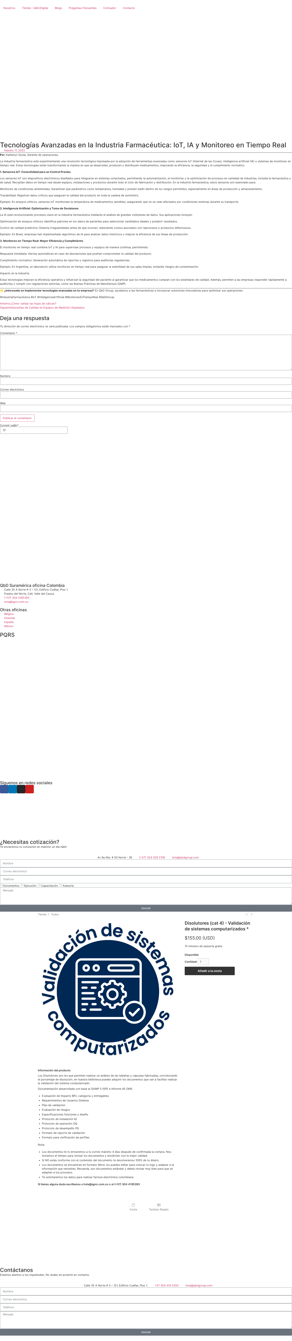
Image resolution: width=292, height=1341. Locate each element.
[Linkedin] (12, 789)
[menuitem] (247, 914)
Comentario (8, 333)
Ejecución (30, 885)
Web (3, 403)
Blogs (58, 8)
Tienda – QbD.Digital (35, 8)
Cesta (133, 1209)
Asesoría (68, 885)
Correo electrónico (12, 389)
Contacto (129, 8)
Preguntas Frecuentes (82, 8)
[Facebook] (4, 789)
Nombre (5, 376)
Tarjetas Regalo (159, 1209)
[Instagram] (21, 789)
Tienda (42, 914)
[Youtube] (29, 789)
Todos (55, 914)
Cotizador (109, 8)
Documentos (11, 885)
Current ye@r (9, 425)
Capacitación (49, 885)
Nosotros (9, 8)
